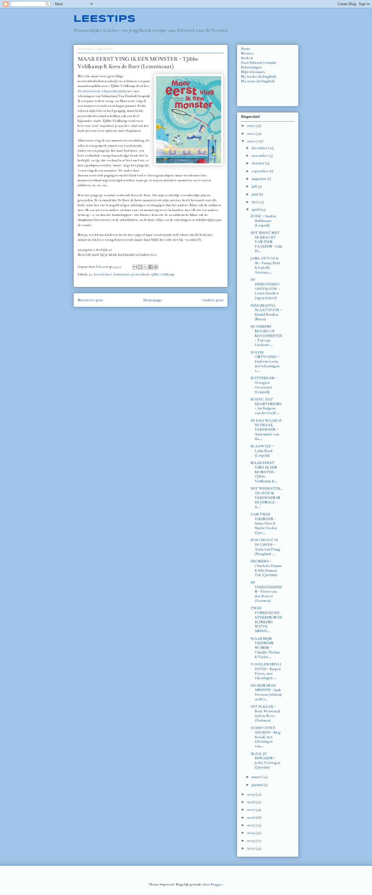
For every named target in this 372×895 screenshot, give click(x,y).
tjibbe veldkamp (162, 274)
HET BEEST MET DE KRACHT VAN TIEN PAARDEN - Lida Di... (266, 242)
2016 (251, 817)
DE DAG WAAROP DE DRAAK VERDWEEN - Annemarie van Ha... (266, 429)
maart (257, 777)
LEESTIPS (104, 19)
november (260, 155)
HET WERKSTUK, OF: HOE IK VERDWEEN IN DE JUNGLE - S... (266, 497)
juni (255, 194)
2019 (251, 794)
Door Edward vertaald (258, 63)
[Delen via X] (145, 267)
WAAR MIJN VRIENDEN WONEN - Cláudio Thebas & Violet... (265, 648)
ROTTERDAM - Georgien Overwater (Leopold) (264, 385)
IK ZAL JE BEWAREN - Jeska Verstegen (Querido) (265, 761)
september (260, 171)
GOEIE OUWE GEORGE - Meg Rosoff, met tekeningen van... (265, 737)
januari (258, 785)
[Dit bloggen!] (140, 267)
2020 (251, 141)
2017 (251, 809)
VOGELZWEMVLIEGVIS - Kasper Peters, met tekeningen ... (266, 671)
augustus (259, 179)
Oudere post (213, 300)
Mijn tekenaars (253, 72)
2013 (251, 841)
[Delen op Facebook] (150, 267)
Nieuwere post (90, 300)
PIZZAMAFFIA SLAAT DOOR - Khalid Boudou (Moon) (266, 312)
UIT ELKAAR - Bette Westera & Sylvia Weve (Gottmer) (265, 713)
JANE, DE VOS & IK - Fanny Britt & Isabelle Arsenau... (265, 265)
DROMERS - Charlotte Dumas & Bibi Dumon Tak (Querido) (266, 568)
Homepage (152, 300)
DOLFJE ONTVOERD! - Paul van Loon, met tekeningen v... (265, 361)
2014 (251, 833)
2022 (251, 125)
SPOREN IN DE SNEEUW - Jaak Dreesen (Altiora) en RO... (266, 692)
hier (153, 255)
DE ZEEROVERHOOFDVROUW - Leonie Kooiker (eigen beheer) (265, 289)
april (256, 209)
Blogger (216, 884)
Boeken (247, 58)
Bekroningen (251, 67)
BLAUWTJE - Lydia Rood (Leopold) (262, 451)
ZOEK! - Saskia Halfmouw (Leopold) (263, 221)
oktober (258, 163)
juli (255, 186)
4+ (90, 274)
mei (255, 202)
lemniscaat (121, 274)
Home (245, 49)
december (260, 148)
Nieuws (247, 53)
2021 (251, 133)
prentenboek (140, 274)
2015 (251, 825)
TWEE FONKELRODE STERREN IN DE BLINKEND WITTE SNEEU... (266, 619)
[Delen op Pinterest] (155, 267)
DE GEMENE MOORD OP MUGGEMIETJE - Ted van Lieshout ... (266, 335)
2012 (251, 848)
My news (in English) (258, 81)
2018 (251, 802)
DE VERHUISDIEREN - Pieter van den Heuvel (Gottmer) (266, 591)
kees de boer (103, 274)
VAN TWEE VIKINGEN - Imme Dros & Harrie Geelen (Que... (264, 523)
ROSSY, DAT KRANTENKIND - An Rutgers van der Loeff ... (266, 406)
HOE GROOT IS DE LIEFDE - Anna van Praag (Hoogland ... (265, 547)
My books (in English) (258, 76)
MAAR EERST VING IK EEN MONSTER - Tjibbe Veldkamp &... (264, 472)
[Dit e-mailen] (135, 267)
